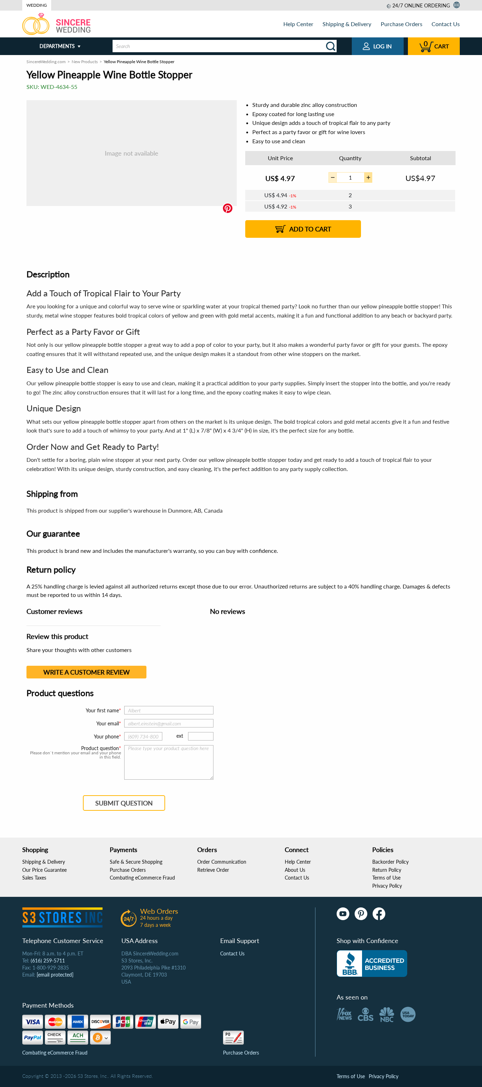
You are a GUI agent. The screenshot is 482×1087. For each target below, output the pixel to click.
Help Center (298, 23)
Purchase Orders (401, 23)
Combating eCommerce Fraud (142, 878)
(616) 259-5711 (48, 961)
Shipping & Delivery (347, 23)
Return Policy (386, 870)
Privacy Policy (387, 886)
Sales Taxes (34, 878)
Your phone (106, 736)
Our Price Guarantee (44, 870)
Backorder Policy (390, 862)
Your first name (102, 710)
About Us (295, 870)
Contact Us (446, 23)
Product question (100, 748)
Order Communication (221, 862)
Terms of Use (386, 878)
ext (179, 736)
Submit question (124, 803)
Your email (107, 723)
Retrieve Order (213, 870)
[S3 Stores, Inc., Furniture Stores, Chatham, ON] (372, 963)
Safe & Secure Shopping (136, 862)
